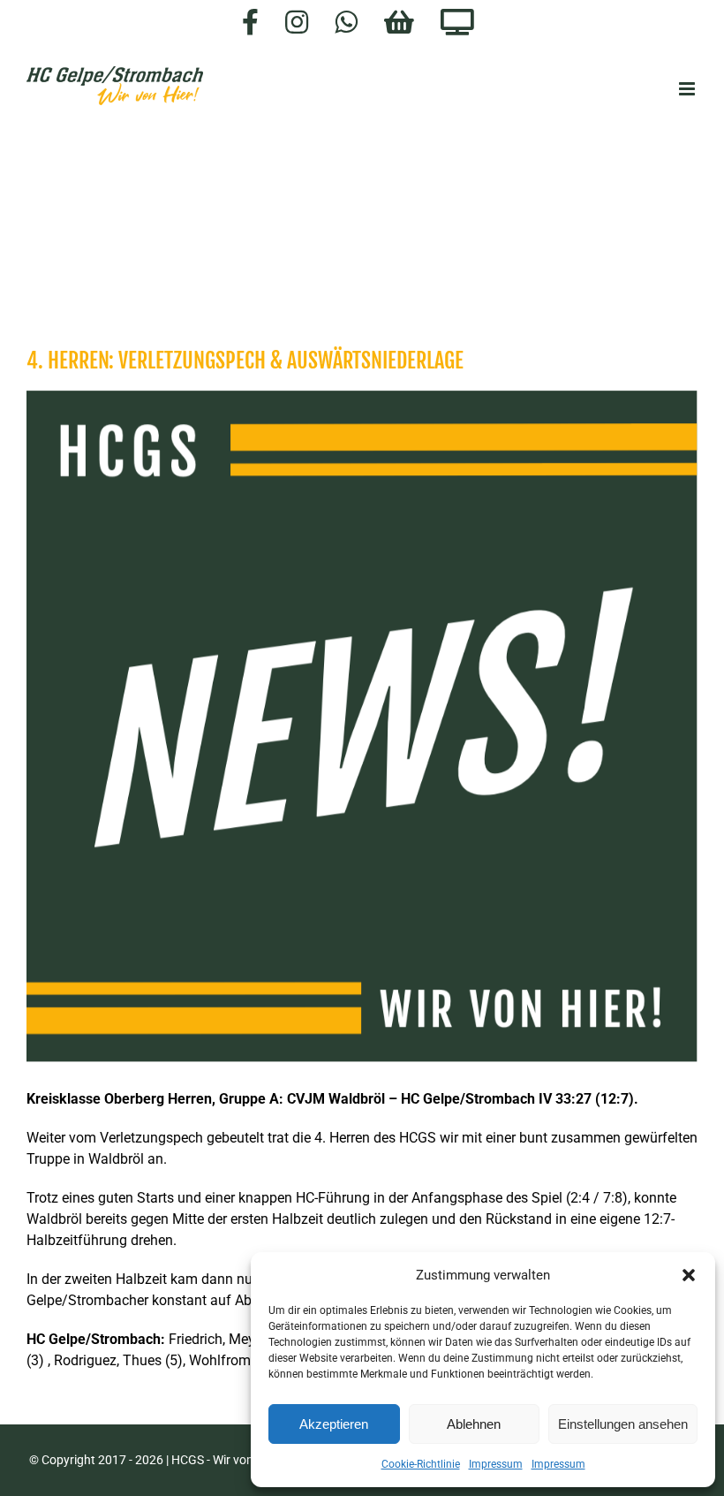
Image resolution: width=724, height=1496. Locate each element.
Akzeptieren (333, 1423)
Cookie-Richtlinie (420, 1464)
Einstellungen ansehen (623, 1423)
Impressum (496, 1464)
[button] (689, 1275)
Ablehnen (474, 1423)
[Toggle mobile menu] (688, 89)
